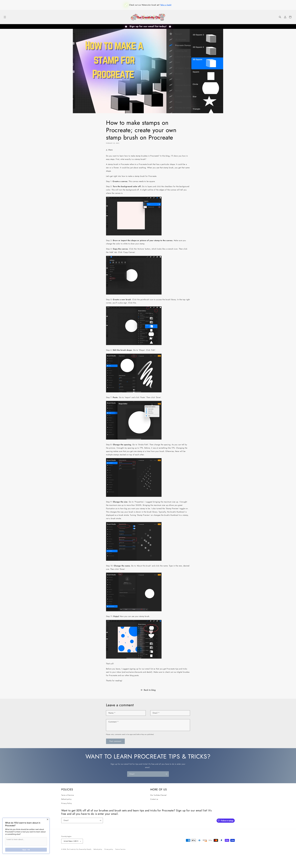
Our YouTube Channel (158, 795)
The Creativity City (73, 849)
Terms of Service (67, 795)
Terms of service (120, 849)
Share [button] (110, 150)
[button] (4, 17)
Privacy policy (109, 849)
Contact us (154, 799)
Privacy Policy (66, 803)
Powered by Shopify (85, 849)
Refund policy (66, 799)
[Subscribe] (166, 774)
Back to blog (150, 689)
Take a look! (162, 5)
